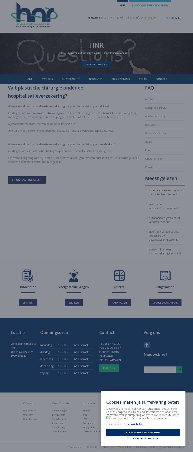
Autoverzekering (155, 116)
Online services (120, 79)
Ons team (28, 414)
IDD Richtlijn (92, 447)
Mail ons (109, 368)
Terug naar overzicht (27, 180)
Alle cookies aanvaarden (143, 432)
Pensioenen (152, 167)
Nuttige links (89, 427)
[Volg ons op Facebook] (147, 344)
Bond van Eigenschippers (150, 5)
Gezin (148, 141)
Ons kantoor (29, 410)
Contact (161, 79)
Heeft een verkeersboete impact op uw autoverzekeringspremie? (164, 235)
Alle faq (149, 99)
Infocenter (95, 79)
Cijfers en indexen (92, 431)
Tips (85, 414)
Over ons (47, 79)
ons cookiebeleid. (133, 424)
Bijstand (150, 124)
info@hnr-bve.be (146, 17)
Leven (148, 150)
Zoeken (171, 18)
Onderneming (153, 158)
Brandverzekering (155, 133)
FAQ (85, 418)
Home (29, 79)
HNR (123, 5)
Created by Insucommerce (172, 447)
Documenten (89, 423)
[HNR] (45, 15)
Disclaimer (108, 447)
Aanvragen (119, 302)
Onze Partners (30, 418)
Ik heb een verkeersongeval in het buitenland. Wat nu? (167, 192)
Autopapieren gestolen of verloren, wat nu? (164, 220)
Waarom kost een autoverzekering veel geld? (165, 251)
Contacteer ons (96, 64)
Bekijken (28, 302)
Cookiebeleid (124, 447)
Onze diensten (71, 79)
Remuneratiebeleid (145, 447)
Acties (143, 79)
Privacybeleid (74, 447)
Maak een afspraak (165, 302)
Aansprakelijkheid (155, 107)
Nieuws (86, 410)
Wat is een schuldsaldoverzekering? (163, 206)
